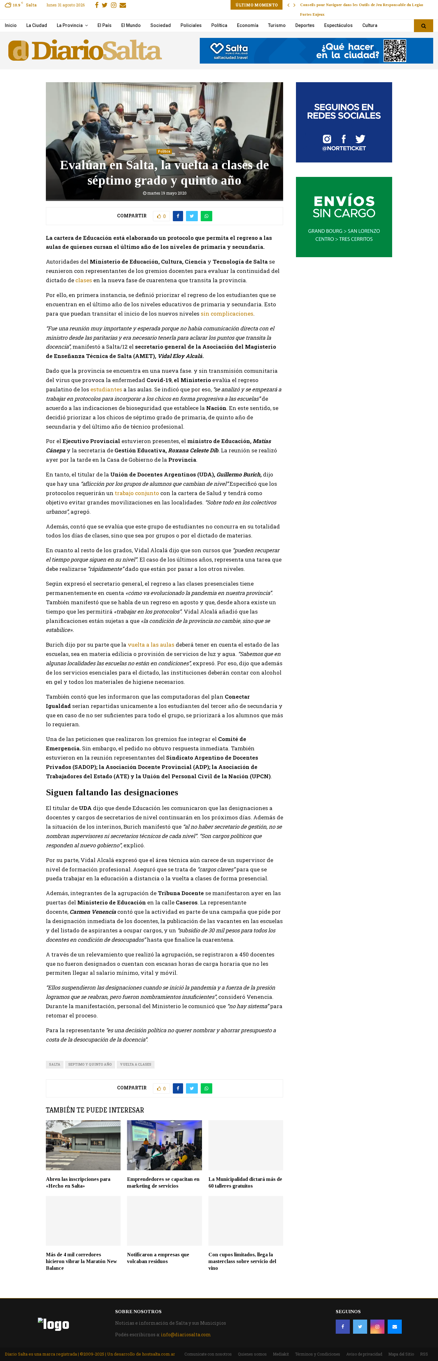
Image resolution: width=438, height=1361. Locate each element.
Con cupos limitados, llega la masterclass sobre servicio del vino (242, 1261)
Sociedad (160, 25)
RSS (424, 1354)
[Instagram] (377, 1327)
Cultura (369, 25)
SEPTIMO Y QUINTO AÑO (90, 1064)
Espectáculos (338, 25)
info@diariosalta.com (186, 1334)
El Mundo (131, 25)
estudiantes (106, 389)
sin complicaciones (227, 313)
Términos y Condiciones (317, 1354)
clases (83, 280)
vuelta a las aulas (152, 644)
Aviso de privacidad (364, 1354)
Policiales (191, 25)
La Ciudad (36, 25)
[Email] (395, 1327)
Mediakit (281, 1354)
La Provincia (70, 25)
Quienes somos (252, 1354)
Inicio (11, 25)
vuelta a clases (135, 1064)
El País (104, 25)
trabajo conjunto (137, 493)
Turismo (277, 25)
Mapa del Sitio (401, 1354)
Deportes (305, 25)
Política (219, 25)
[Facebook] (343, 1327)
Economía (247, 25)
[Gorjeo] (360, 1327)
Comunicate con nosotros (208, 1354)
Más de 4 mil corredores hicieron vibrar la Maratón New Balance (81, 1261)
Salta (54, 1064)
